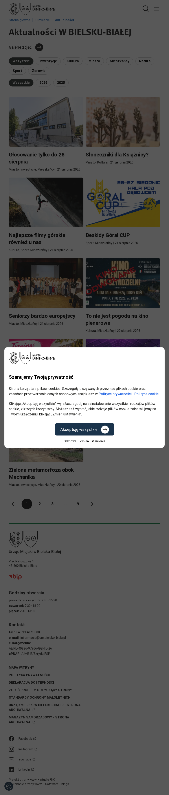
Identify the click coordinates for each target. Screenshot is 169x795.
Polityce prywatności (115, 394)
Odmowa (70, 441)
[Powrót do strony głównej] (84, 358)
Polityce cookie (146, 394)
